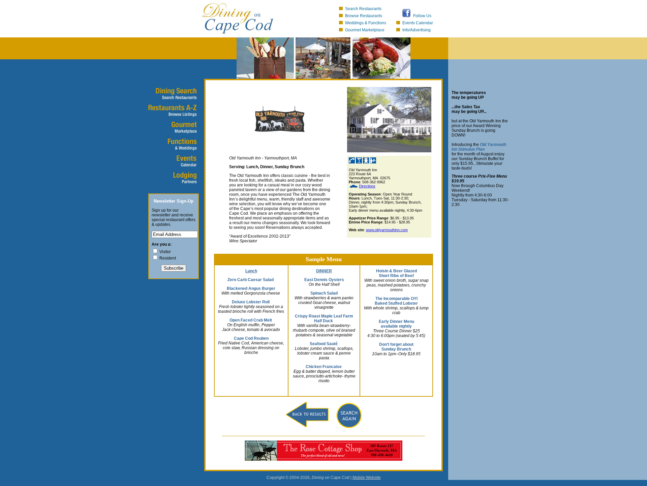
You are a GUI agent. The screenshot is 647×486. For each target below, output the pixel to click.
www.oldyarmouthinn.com (387, 230)
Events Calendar (417, 23)
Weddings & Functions (365, 23)
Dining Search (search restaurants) (172, 94)
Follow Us (422, 15)
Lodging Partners (172, 179)
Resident (167, 258)
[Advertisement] (178, 325)
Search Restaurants (363, 8)
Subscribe (173, 268)
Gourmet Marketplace (364, 30)
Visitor (165, 251)
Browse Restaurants (363, 15)
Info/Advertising (416, 30)
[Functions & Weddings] (172, 145)
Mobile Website (366, 477)
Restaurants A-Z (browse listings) (172, 111)
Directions (367, 186)
